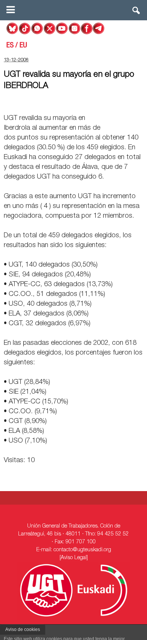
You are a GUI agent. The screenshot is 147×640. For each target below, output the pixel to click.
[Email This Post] (100, 101)
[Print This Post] (140, 101)
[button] (136, 12)
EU (23, 46)
